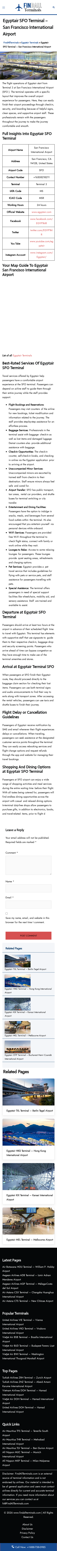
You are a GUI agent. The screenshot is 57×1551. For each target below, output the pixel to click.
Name (10, 881)
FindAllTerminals (11, 42)
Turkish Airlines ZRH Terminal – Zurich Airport (26, 1377)
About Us (27, 1524)
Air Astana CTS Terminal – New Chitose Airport (27, 1301)
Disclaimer (27, 1529)
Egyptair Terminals (29, 42)
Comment (12, 853)
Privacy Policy (27, 1533)
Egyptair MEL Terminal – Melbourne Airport (25, 1035)
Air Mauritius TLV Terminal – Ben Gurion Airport (27, 1448)
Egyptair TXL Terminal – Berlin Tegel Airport (25, 969)
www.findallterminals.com (27, 1512)
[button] (54, 7)
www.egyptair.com (41, 212)
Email (10, 897)
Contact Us (27, 1537)
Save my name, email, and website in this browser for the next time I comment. (27, 920)
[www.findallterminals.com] (28, 7)
